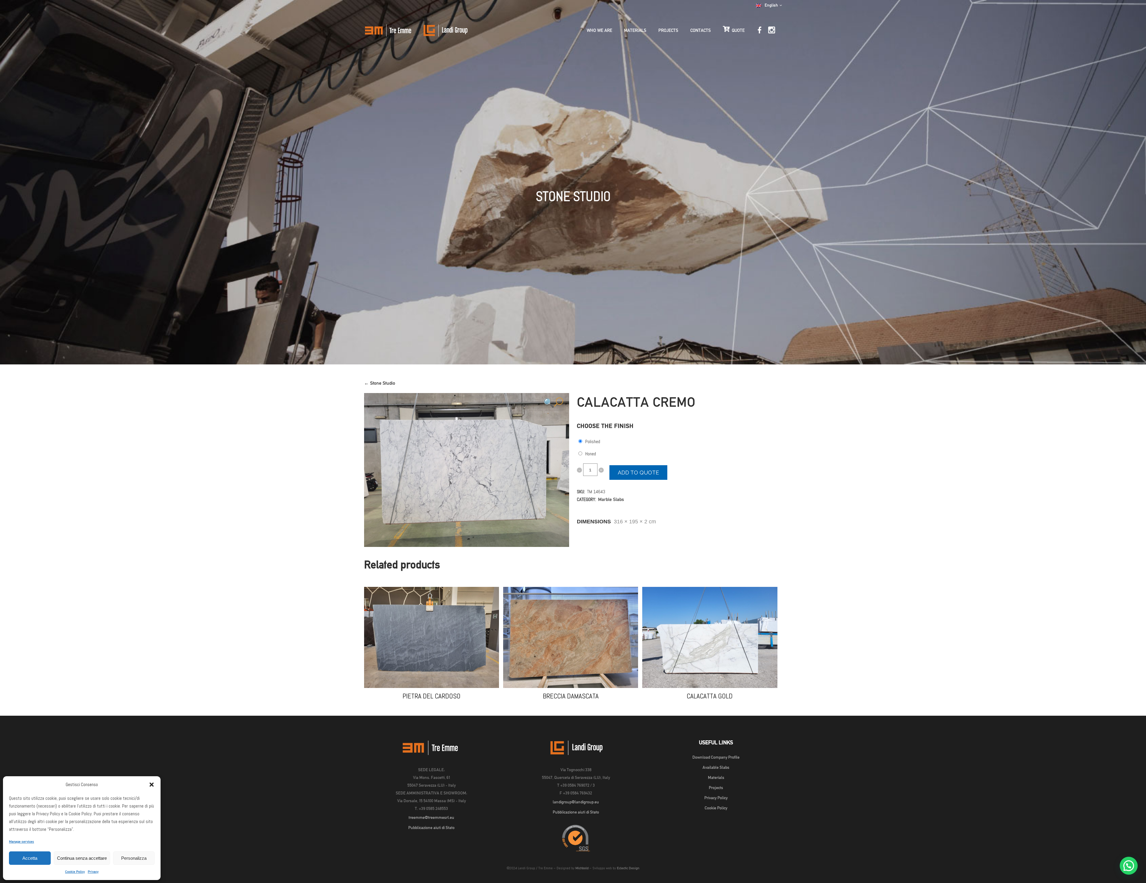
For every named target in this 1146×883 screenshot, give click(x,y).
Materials (716, 777)
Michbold (582, 868)
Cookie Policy (75, 872)
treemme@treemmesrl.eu (431, 817)
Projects (716, 787)
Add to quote (638, 472)
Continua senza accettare (82, 858)
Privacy (93, 872)
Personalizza (134, 858)
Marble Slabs (611, 499)
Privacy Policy (716, 797)
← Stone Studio (379, 383)
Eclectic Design (628, 868)
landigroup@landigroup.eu (576, 802)
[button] (152, 785)
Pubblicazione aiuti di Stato (431, 827)
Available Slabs (716, 767)
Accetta (29, 858)
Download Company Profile (716, 757)
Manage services (21, 841)
